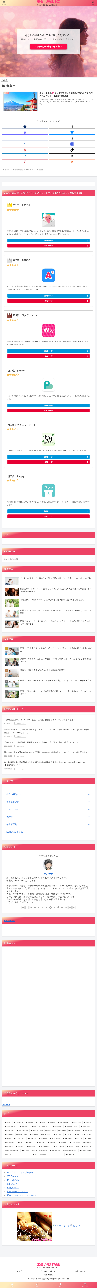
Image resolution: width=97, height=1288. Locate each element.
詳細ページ (48, 240)
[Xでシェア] (16, 866)
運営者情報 (48, 1275)
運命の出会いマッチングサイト (21, 1195)
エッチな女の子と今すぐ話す (48, 46)
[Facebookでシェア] (16, 873)
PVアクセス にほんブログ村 (20, 1172)
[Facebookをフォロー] (25, 138)
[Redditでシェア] (59, 873)
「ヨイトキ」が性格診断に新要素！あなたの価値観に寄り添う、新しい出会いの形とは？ (42, 742)
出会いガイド (13, 1184)
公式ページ (48, 246)
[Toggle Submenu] (89, 794)
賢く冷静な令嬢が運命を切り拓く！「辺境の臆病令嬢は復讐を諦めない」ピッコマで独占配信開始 (45, 752)
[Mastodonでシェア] (37, 866)
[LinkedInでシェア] (59, 879)
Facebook (9, 920)
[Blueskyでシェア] (59, 866)
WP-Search (12, 1176)
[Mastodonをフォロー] (25, 132)
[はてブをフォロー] (25, 144)
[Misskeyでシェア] (80, 866)
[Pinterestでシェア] (37, 879)
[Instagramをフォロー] (72, 144)
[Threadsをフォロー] (72, 138)
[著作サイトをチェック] (25, 126)
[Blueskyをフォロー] (72, 132)
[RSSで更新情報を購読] (72, 161)
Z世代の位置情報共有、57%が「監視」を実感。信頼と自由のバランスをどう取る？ (39, 719)
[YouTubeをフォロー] (25, 150)
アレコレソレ (13, 1180)
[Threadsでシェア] (37, 873)
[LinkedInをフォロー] (25, 155)
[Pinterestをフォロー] (25, 161)
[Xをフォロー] (72, 126)
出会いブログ (13, 1187)
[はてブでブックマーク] (80, 873)
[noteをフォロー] (72, 155)
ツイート (6, 1104)
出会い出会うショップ (17, 1191)
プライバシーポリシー (48, 1271)
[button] (93, 559)
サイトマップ (17, 1271)
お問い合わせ (80, 1271)
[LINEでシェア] (16, 879)
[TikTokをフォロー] (72, 150)
